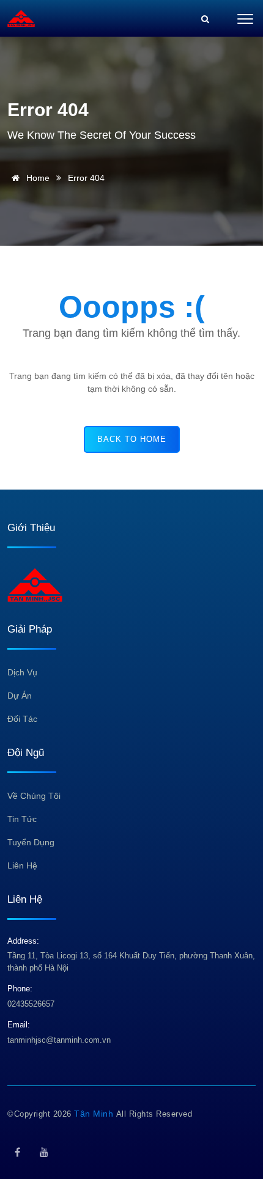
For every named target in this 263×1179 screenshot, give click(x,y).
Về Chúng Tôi (34, 796)
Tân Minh (95, 1113)
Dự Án (19, 695)
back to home (131, 439)
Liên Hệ (22, 865)
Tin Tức (22, 819)
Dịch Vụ (22, 672)
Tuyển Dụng (30, 842)
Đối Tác (22, 719)
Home (37, 178)
